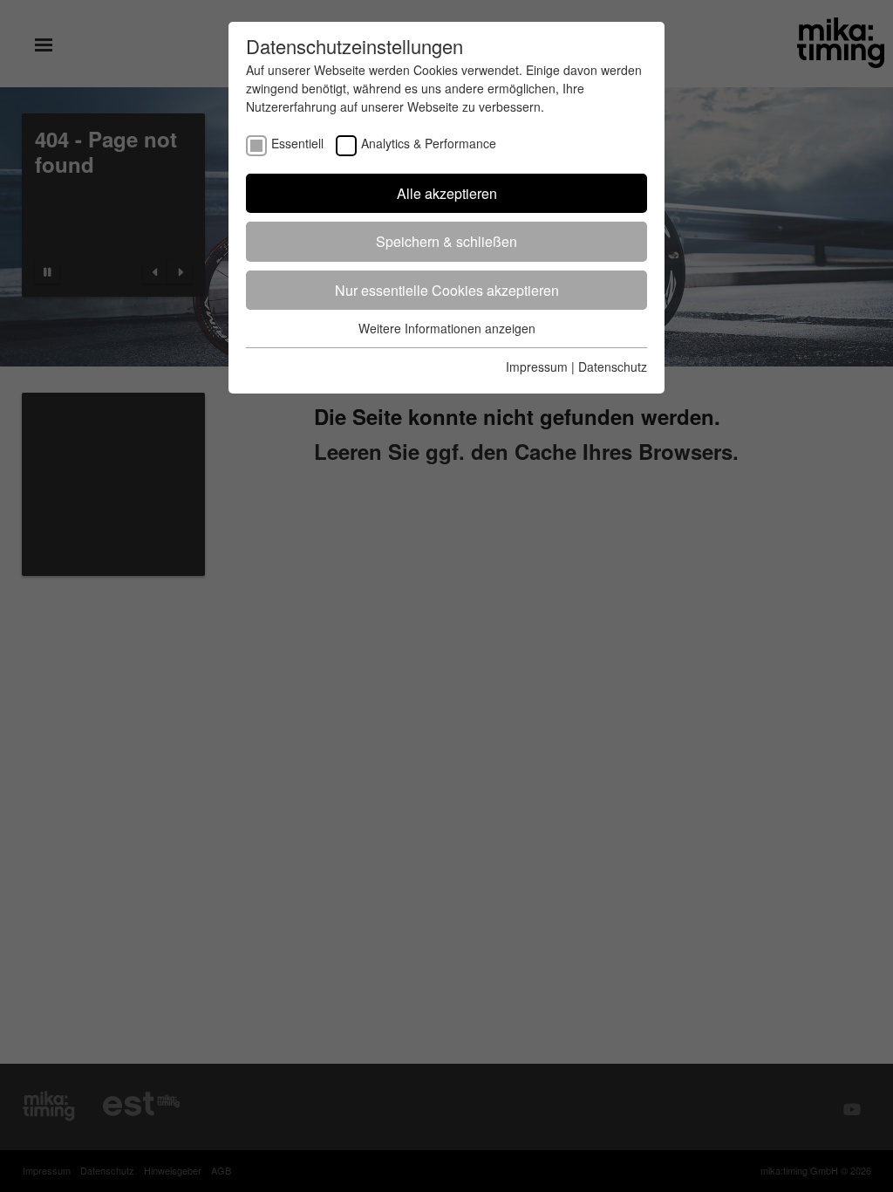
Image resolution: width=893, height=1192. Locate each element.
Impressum (537, 366)
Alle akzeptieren (447, 193)
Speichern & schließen (446, 241)
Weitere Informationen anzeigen (446, 328)
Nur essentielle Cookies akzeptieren (447, 290)
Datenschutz (612, 366)
